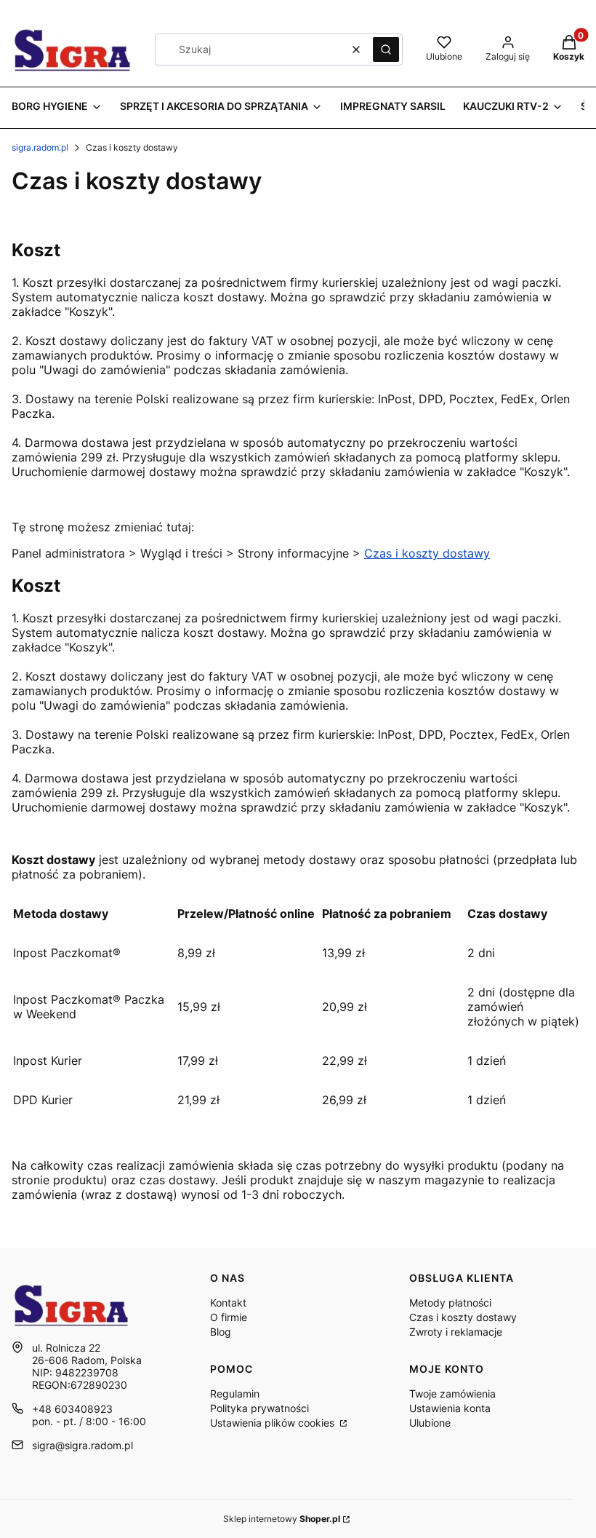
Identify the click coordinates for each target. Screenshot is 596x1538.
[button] (386, 49)
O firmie (228, 1317)
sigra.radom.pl (40, 147)
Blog (220, 1331)
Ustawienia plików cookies (273, 1422)
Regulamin (234, 1393)
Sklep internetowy (281, 1518)
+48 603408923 (72, 1409)
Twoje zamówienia (452, 1393)
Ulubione (430, 1422)
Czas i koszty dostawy (427, 553)
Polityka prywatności (259, 1408)
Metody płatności (450, 1302)
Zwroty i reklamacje (455, 1331)
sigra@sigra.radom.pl (82, 1445)
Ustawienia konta (450, 1408)
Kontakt (228, 1302)
